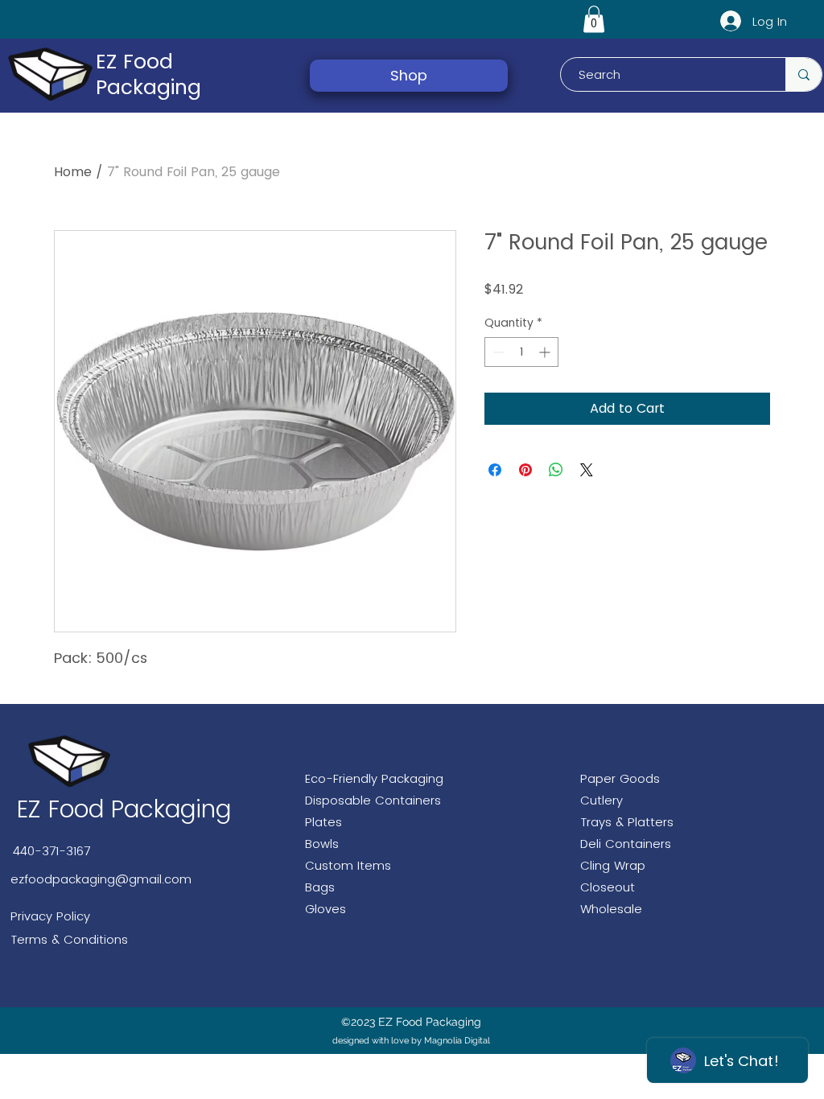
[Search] (803, 74)
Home (73, 172)
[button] (594, 19)
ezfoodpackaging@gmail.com (101, 879)
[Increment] (546, 352)
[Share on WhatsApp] (556, 470)
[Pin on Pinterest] (525, 470)
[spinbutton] (521, 352)
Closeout (607, 887)
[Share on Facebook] (495, 470)
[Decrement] (497, 352)
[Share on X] (586, 470)
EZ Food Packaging (148, 74)
